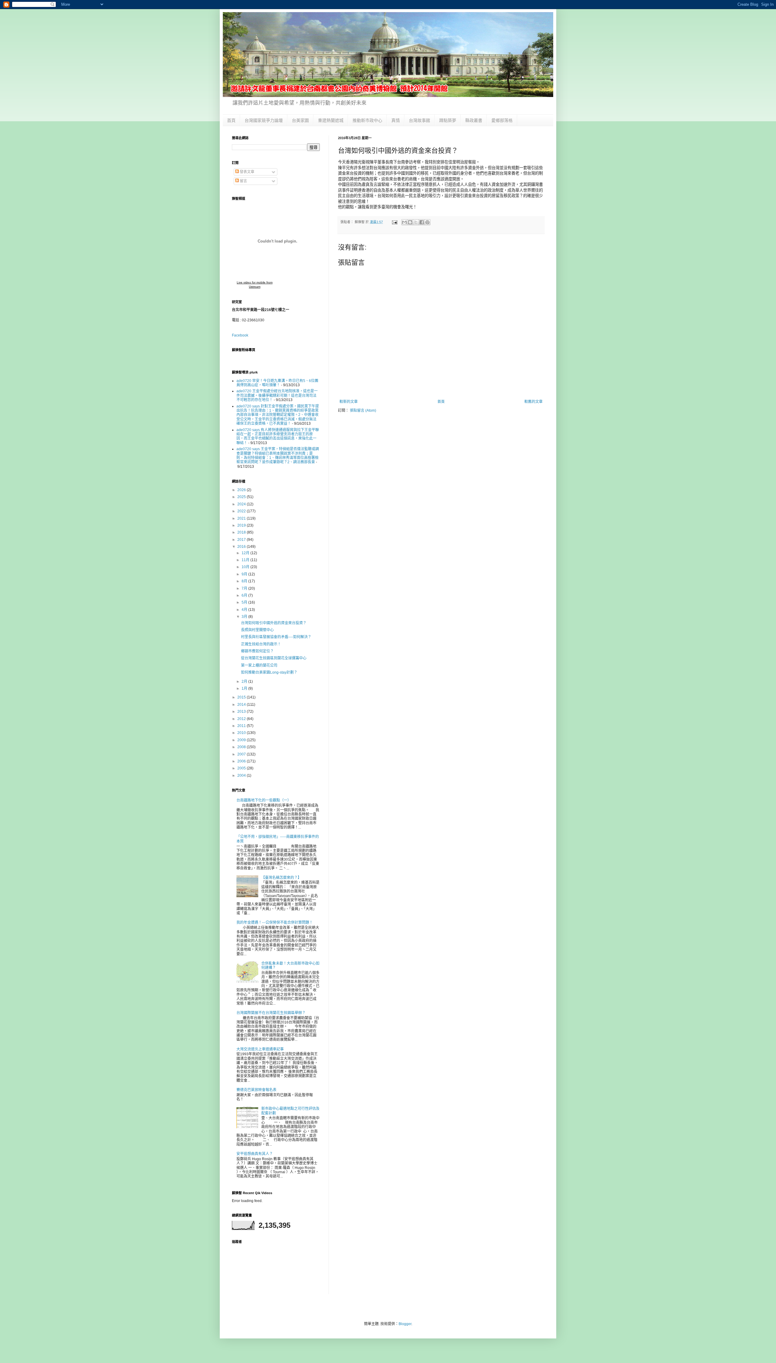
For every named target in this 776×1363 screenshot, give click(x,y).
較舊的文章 (533, 402)
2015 (242, 697)
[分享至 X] (416, 222)
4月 (245, 610)
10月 (246, 567)
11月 (246, 560)
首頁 (231, 120)
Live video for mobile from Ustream (255, 284)
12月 (246, 553)
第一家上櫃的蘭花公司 (259, 665)
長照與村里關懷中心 (257, 630)
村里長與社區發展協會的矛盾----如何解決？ (276, 637)
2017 (242, 539)
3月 (245, 617)
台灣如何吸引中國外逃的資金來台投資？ (273, 623)
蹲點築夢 (447, 120)
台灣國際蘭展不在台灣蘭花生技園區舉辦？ (271, 1013)
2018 (242, 532)
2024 (242, 504)
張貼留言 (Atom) (363, 410)
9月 (245, 574)
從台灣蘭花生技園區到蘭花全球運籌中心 (273, 658)
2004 (242, 775)
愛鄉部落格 (502, 120)
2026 (242, 490)
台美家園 (300, 120)
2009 (242, 740)
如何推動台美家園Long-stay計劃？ (269, 672)
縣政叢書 (473, 120)
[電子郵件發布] (394, 222)
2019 (242, 525)
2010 (242, 733)
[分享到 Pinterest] (427, 222)
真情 (395, 120)
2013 (242, 711)
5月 (245, 602)
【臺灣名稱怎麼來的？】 (281, 878)
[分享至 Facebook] (422, 222)
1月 (245, 688)
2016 (242, 546)
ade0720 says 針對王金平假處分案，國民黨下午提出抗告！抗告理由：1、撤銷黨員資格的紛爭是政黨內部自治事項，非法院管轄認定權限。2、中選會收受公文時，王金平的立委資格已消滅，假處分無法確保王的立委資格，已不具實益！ (277, 415)
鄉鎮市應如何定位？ (257, 651)
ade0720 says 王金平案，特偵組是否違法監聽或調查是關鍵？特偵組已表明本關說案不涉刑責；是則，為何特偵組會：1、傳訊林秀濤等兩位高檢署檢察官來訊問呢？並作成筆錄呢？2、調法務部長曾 (277, 455)
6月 (245, 595)
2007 (242, 754)
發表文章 (246, 172)
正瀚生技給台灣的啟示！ (261, 644)
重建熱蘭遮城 (330, 120)
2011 (242, 726)
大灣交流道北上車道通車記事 (260, 1049)
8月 (245, 581)
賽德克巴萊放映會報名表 (256, 1090)
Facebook (240, 335)
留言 (243, 181)
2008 (242, 747)
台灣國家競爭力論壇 (264, 120)
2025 (242, 497)
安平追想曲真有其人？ (254, 1154)
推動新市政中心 (367, 120)
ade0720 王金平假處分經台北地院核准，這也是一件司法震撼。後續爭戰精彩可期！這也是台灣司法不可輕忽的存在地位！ (277, 395)
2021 (242, 518)
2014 (242, 704)
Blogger (405, 1324)
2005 (242, 768)
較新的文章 (349, 402)
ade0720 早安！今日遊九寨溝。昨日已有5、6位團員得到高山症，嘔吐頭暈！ (277, 383)
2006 (242, 761)
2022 (242, 511)
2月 (245, 681)
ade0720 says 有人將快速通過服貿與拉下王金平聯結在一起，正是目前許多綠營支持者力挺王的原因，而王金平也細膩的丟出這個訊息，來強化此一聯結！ (277, 436)
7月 (245, 588)
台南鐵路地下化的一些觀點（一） (263, 800)
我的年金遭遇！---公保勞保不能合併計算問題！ (274, 922)
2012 (242, 719)
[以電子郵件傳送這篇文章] (404, 222)
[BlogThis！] (410, 222)
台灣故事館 (419, 120)
